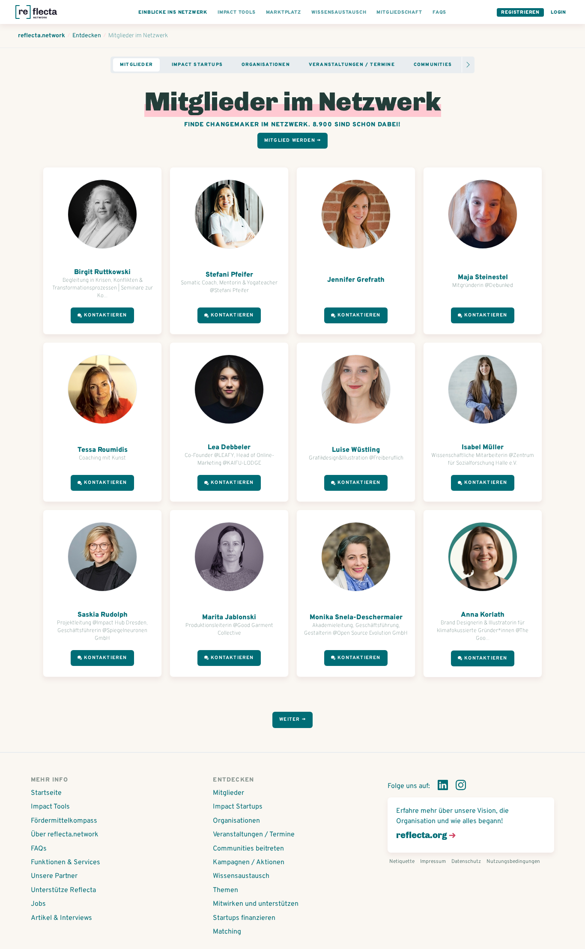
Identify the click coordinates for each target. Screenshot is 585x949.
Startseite (46, 793)
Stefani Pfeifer (229, 275)
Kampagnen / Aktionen (248, 862)
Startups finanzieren (244, 918)
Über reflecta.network (64, 834)
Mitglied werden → (292, 140)
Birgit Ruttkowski (102, 272)
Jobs (38, 904)
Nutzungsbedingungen (513, 861)
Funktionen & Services (65, 862)
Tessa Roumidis (103, 450)
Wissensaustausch (241, 876)
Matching (227, 932)
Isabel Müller (483, 447)
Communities (433, 65)
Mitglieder (136, 65)
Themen (225, 890)
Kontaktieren (105, 315)
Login (558, 12)
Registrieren (520, 12)
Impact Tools (50, 807)
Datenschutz (466, 861)
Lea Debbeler (229, 447)
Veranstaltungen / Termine (352, 65)
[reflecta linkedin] (443, 787)
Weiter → (292, 719)
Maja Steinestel (483, 277)
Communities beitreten (248, 849)
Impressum (433, 861)
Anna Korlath (482, 615)
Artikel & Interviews (61, 918)
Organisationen (266, 65)
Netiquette (402, 861)
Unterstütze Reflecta (63, 890)
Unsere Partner (54, 876)
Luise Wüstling (356, 450)
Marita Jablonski (229, 617)
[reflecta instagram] (461, 787)
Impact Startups (197, 65)
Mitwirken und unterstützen (255, 904)
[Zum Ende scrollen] (468, 65)
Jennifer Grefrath (356, 280)
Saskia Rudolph (103, 615)
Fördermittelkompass (64, 821)
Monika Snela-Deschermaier (356, 617)
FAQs (39, 849)
